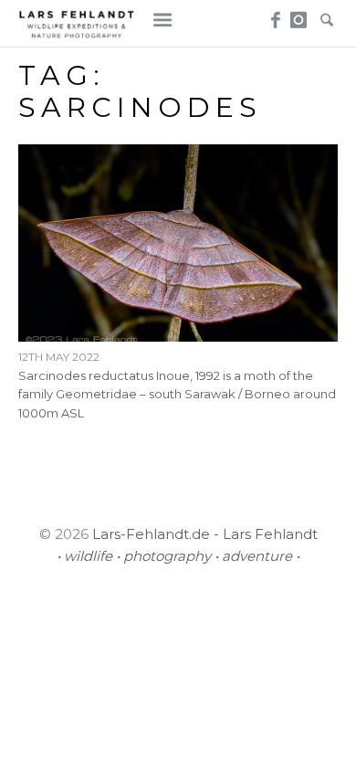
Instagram (299, 14)
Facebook (272, 14)
